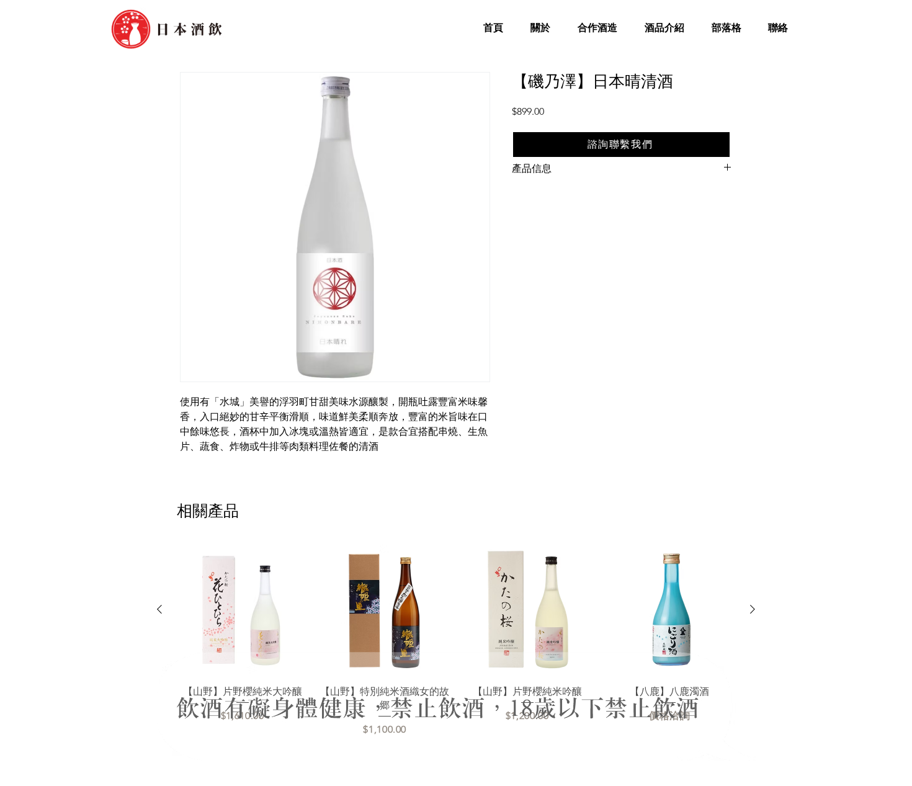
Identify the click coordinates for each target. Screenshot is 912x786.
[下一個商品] (752, 609)
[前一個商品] (159, 609)
